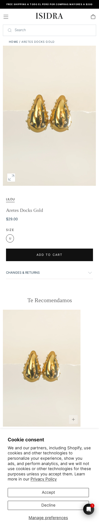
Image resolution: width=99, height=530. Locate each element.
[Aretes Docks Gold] (41, 368)
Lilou (10, 199)
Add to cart (49, 255)
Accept (48, 492)
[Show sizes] (73, 419)
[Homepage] (49, 17)
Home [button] (13, 41)
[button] (6, 17)
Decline (48, 505)
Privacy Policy (44, 479)
